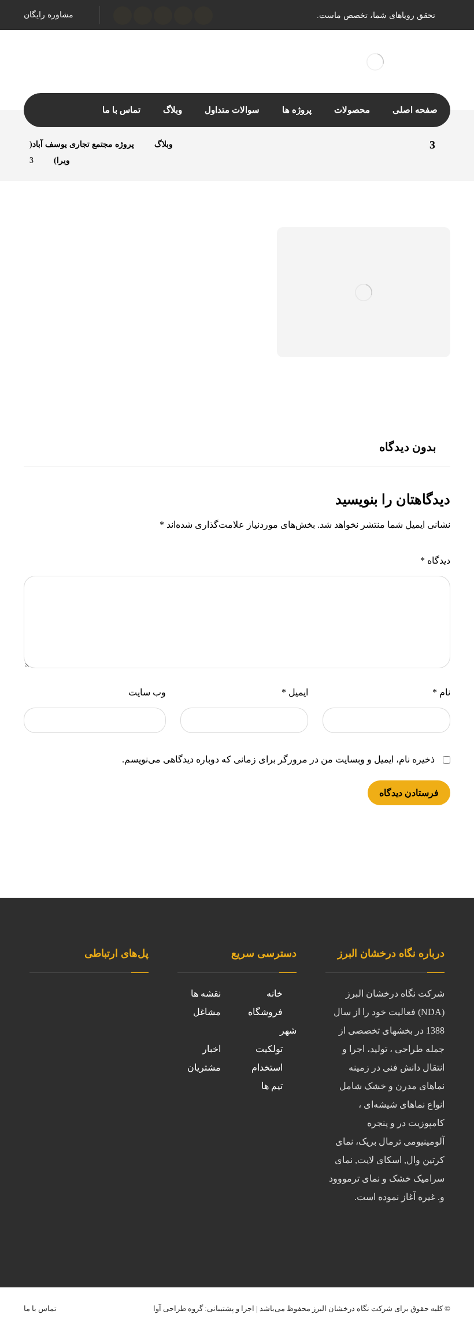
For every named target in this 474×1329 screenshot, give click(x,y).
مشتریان (204, 1067)
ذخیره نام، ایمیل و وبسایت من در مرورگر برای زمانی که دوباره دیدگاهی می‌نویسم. (278, 759)
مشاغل (207, 1012)
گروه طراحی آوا (178, 1308)
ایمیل (295, 692)
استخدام (267, 1067)
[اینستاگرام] (163, 15)
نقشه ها (206, 993)
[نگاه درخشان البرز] (196, 144)
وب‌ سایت (147, 692)
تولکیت (269, 1049)
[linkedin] (386, 1235)
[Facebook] (340, 1235)
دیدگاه (435, 560)
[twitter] (363, 1235)
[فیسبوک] (203, 15)
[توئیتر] (183, 15)
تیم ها (272, 1086)
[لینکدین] (122, 15)
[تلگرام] (143, 15)
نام (441, 692)
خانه (274, 993)
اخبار (211, 1049)
